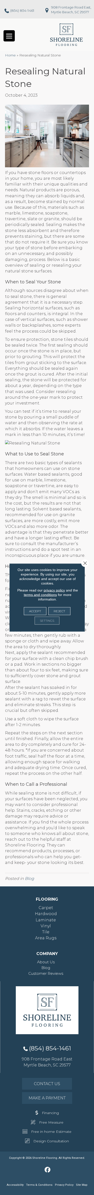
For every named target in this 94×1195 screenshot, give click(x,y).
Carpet (46, 907)
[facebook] (47, 1170)
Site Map (81, 1185)
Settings (47, 620)
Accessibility (15, 1185)
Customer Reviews (45, 973)
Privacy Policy (64, 1185)
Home (10, 55)
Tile (45, 932)
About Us (46, 962)
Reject (59, 611)
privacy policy (54, 590)
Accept (35, 611)
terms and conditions (40, 595)
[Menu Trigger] (9, 35)
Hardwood (46, 913)
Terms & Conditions (39, 1185)
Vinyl (46, 926)
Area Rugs (45, 938)
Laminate (46, 920)
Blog (29, 878)
